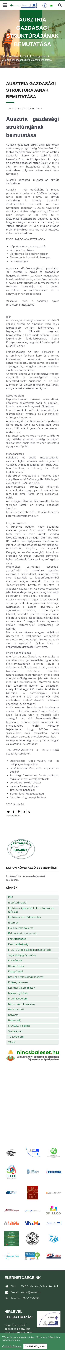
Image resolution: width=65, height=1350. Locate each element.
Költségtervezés (18, 982)
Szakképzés (15, 1031)
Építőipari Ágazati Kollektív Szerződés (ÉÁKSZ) (31, 910)
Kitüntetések (16, 966)
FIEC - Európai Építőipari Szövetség (29, 949)
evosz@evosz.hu (31, 1292)
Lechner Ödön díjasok (21, 987)
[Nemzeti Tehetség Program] (11, 1210)
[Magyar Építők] (11, 1193)
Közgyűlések (16, 971)
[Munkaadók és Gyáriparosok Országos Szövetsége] (32, 1192)
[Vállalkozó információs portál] (32, 1256)
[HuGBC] (11, 1171)
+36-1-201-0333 (30, 1298)
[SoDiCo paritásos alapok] (11, 1223)
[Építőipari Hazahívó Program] (21, 848)
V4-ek (11, 1042)
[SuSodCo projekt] (32, 1223)
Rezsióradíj (14, 1020)
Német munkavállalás (21, 1004)
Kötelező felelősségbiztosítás (25, 977)
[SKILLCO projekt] (53, 1210)
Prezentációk (16, 1009)
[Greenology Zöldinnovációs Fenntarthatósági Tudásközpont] (53, 1152)
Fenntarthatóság (18, 944)
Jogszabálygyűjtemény (22, 955)
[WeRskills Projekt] (53, 1256)
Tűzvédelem (16, 1036)
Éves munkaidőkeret (20, 928)
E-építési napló (17, 902)
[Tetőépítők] (32, 1238)
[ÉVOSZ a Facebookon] (44, 5)
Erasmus (13, 922)
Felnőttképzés (17, 939)
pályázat (13, 1015)
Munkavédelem (18, 998)
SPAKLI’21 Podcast (19, 1025)
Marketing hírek (18, 993)
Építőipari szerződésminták (24, 917)
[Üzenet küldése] (51, 5)
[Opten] (32, 1210)
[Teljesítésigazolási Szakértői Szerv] (11, 1238)
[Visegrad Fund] (11, 1256)
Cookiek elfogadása (35, 1346)
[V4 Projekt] (53, 1238)
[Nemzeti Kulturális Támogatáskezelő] (53, 1192)
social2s (17, 815)
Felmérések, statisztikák (22, 933)
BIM (10, 897)
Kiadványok (15, 960)
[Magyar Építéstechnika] (53, 1172)
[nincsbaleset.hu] (32, 1055)
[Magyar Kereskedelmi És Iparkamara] (32, 1171)
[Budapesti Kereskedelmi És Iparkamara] (11, 1152)
